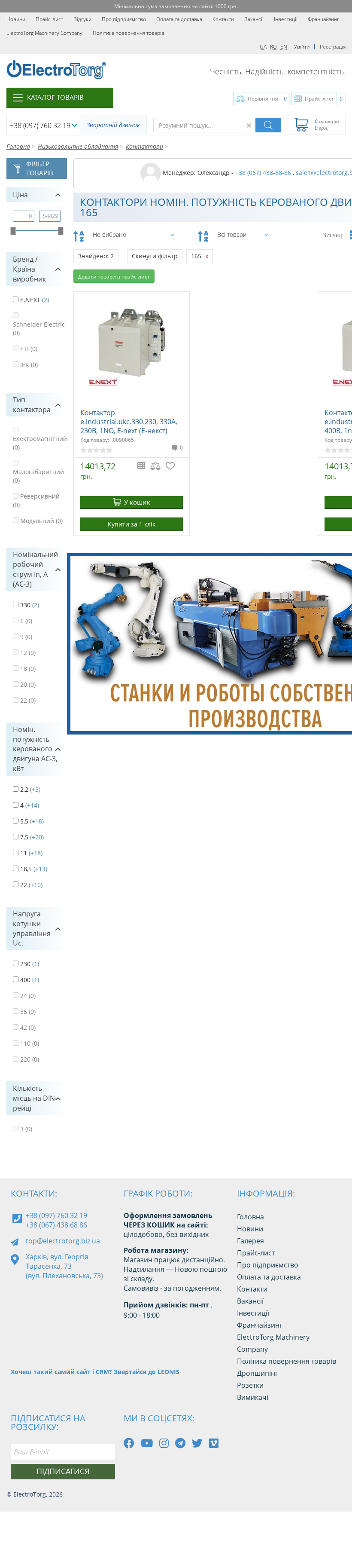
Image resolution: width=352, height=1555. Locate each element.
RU (273, 46)
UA (263, 46)
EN (283, 46)
